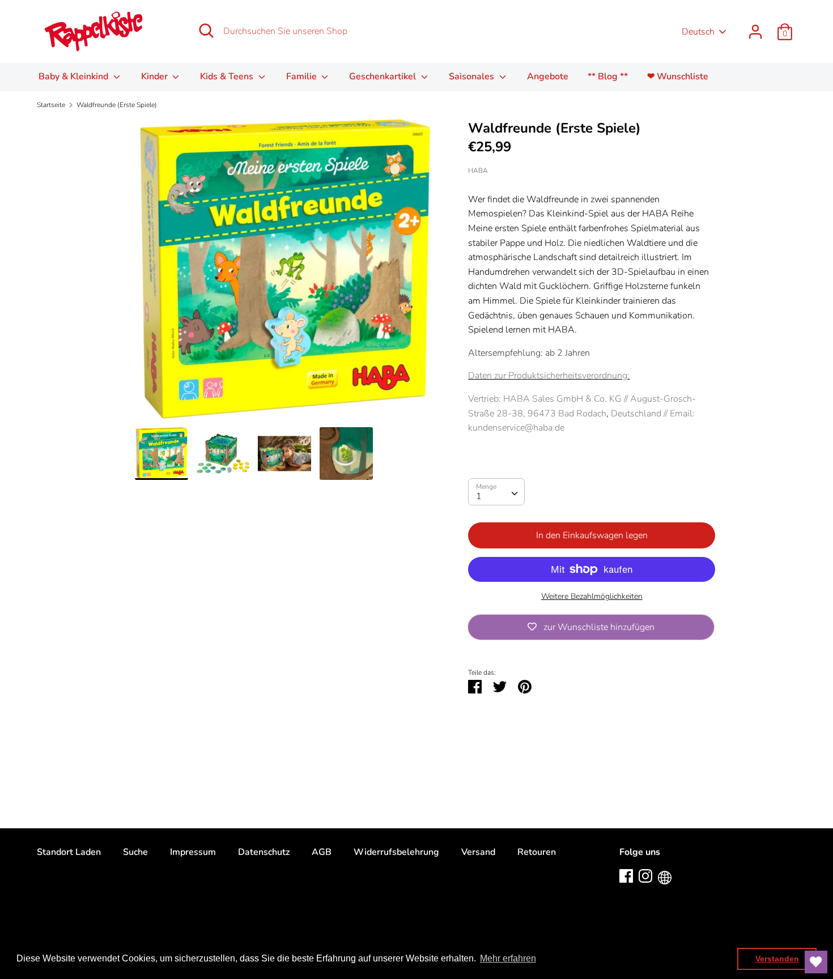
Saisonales (472, 76)
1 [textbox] (479, 496)
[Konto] (755, 27)
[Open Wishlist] (816, 962)
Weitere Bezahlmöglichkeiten (592, 596)
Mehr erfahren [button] (508, 958)
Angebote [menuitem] (547, 76)
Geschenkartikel (383, 76)
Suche (135, 852)
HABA (478, 170)
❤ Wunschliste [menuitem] (677, 76)
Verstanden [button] (777, 958)
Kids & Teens (228, 76)
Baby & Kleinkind (74, 76)
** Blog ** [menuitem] (608, 76)
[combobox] (496, 491)
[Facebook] (626, 875)
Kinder (155, 76)
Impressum (193, 852)
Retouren (536, 852)
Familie (302, 76)
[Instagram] (645, 875)
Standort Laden (69, 852)
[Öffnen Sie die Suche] (206, 30)
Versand (478, 852)
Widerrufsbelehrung (396, 852)
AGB (322, 852)
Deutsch (698, 31)
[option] (285, 273)
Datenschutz (264, 852)
